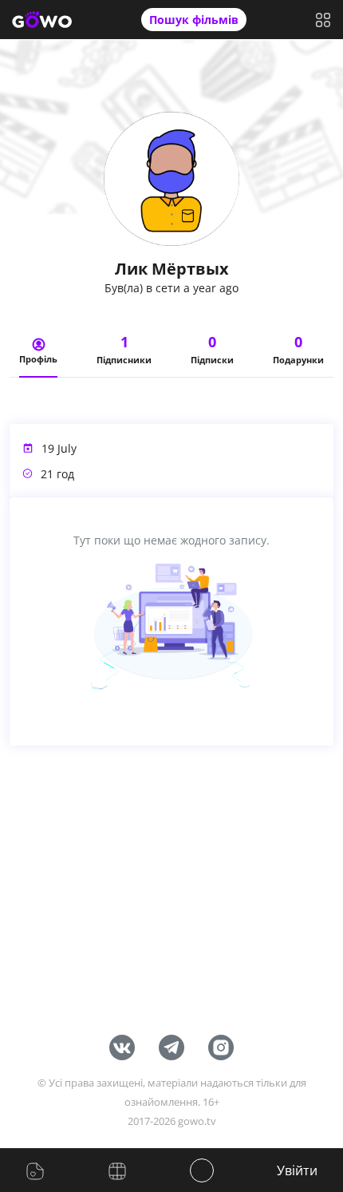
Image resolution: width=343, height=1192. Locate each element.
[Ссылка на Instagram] (221, 1046)
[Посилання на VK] (122, 1046)
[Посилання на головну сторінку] (42, 20)
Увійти (297, 1170)
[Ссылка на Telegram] (171, 1046)
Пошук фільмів (194, 19)
